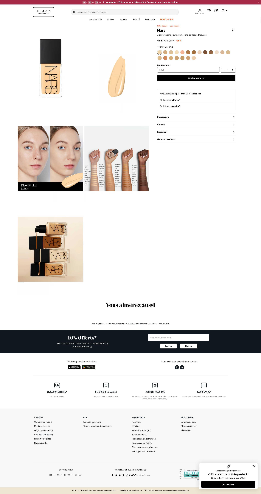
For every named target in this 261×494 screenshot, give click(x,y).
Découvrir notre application (144, 447)
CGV (74, 491)
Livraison (136, 426)
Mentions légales (42, 426)
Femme (110, 19)
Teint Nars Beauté (126, 324)
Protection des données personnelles (98, 491)
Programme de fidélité (142, 443)
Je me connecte (188, 422)
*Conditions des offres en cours (97, 426)
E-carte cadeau (139, 434)
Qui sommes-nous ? (43, 422)
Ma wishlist (186, 430)
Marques (150, 19)
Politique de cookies (129, 491)
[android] (89, 367)
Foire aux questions (92, 422)
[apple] (74, 367)
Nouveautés (95, 19)
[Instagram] (182, 367)
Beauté (136, 19)
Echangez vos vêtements (143, 451)
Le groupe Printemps (43, 430)
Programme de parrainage (144, 439)
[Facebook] (177, 367)
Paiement (136, 422)
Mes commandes (188, 426)
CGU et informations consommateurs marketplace (166, 491)
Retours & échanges (141, 430)
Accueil (95, 324)
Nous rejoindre (41, 443)
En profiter (228, 484)
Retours (171, 106)
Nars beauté (113, 324)
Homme (123, 19)
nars (161, 30)
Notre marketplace (42, 439)
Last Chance (166, 19)
